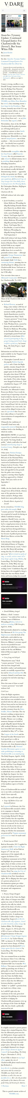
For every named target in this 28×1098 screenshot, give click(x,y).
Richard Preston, (9, 304)
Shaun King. (5, 539)
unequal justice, (11, 138)
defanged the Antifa (8, 177)
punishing (6, 161)
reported (7, 806)
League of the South (11, 734)
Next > (24, 1086)
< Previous (5, 1086)
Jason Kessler (8, 53)
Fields (16, 260)
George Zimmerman (15, 255)
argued (14, 121)
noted (6, 104)
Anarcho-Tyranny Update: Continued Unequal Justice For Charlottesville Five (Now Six (13, 61)
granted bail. (8, 258)
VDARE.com (14, 1094)
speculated (10, 411)
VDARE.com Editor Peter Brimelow (14, 101)
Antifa (22, 131)
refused (7, 159)
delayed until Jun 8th (16, 673)
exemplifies (15, 151)
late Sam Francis (6, 154)
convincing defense (7, 262)
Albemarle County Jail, (9, 278)
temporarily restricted (8, 427)
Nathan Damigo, (16, 453)
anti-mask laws (6, 179)
